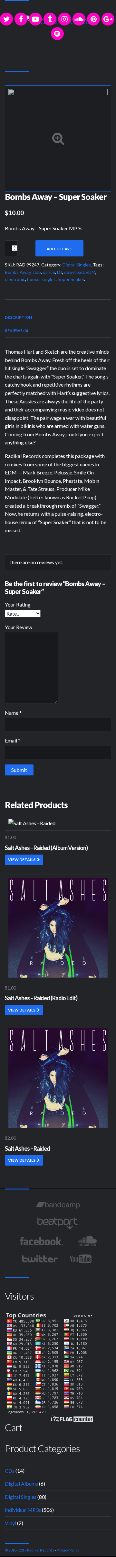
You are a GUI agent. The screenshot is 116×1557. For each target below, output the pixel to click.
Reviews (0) (16, 330)
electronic (15, 279)
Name (13, 713)
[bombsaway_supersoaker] (58, 138)
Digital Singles (77, 264)
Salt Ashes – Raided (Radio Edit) (41, 998)
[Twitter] (6, 19)
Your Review (18, 627)
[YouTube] (35, 19)
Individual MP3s (23, 1510)
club (37, 272)
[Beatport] (58, 1223)
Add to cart (59, 249)
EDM (90, 272)
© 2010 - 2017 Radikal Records (29, 1550)
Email (12, 740)
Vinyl (10, 1523)
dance (49, 272)
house (33, 279)
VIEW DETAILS (21, 859)
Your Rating (18, 604)
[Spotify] (57, 33)
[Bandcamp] (58, 1205)
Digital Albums (21, 1483)
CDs (10, 1471)
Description (18, 317)
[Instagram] (64, 19)
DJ (59, 272)
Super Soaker (71, 279)
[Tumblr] (50, 19)
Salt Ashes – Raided (27, 1148)
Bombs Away (18, 272)
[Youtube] (81, 1258)
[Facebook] (21, 19)
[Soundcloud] (78, 19)
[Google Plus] (108, 19)
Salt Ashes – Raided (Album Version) (46, 847)
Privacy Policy (68, 1550)
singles (49, 279)
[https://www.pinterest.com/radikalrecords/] (93, 19)
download (74, 272)
